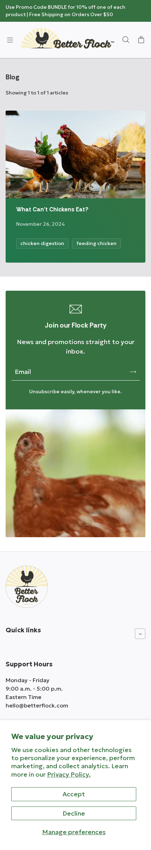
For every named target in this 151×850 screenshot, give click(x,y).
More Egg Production (75, 427)
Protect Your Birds (75, 469)
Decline (74, 813)
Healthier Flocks (75, 448)
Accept (74, 794)
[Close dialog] (142, 9)
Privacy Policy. (69, 774)
